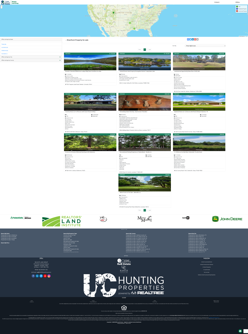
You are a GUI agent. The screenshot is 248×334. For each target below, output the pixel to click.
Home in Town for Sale (69, 243)
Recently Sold (216, 301)
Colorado (4, 53)
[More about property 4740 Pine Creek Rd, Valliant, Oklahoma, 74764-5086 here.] (199, 72)
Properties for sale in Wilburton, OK (197, 250)
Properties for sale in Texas (8, 239)
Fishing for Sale (67, 244)
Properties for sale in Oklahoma (9, 235)
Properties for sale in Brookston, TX (197, 235)
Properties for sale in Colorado (8, 236)
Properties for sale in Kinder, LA (196, 246)
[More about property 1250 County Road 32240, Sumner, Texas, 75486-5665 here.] (199, 113)
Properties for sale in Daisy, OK (196, 247)
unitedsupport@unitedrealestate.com (177, 315)
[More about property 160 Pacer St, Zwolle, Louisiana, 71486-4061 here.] (144, 153)
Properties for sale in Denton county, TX (136, 247)
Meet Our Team (216, 300)
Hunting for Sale (67, 236)
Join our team (206, 272)
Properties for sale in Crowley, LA (196, 239)
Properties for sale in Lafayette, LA (197, 243)
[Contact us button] (240, 331)
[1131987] (113, 13)
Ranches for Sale (67, 239)
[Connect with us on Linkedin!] (37, 276)
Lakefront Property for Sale (70, 246)
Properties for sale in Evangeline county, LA (137, 246)
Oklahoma (4, 50)
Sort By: (174, 45)
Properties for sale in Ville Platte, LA (197, 244)
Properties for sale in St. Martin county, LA (136, 238)
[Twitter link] (41, 276)
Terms (247, 36)
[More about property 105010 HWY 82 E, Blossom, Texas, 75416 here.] (90, 113)
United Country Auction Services (206, 264)
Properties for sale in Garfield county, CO (136, 239)
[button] (31, 57)
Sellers (155, 300)
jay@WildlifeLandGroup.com (44, 272)
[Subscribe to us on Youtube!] (45, 276)
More (126, 255)
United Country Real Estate (206, 261)
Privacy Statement (93, 301)
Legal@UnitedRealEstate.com (214, 317)
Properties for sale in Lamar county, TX (135, 243)
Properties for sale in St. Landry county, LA (136, 236)
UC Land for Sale (206, 269)
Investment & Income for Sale (71, 252)
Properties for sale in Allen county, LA (135, 244)
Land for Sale (66, 238)
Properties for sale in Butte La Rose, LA (198, 249)
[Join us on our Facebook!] (33, 276)
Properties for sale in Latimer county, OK (136, 241)
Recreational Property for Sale (71, 241)
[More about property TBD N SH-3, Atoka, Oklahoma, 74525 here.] (90, 152)
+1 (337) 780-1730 (44, 267)
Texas (3, 44)
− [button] (1, 7)
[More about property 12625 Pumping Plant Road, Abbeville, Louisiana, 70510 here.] (144, 191)
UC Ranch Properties (207, 267)
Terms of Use (154, 301)
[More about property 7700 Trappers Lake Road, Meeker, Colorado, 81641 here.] (90, 69)
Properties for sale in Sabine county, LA (136, 250)
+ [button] (1, 6)
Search (217, 2)
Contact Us (32, 301)
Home (32, 300)
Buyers (93, 300)
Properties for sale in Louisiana (8, 238)
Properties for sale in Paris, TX (196, 236)
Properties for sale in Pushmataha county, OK (137, 252)
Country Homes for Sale (69, 235)
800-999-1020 (144, 311)
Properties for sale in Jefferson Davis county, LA (138, 249)
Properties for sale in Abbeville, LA (197, 238)
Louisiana (4, 47)
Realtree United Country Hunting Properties (206, 274)
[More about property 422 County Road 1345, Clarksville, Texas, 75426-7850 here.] (199, 152)
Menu (238, 2)
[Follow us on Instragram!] (49, 276)
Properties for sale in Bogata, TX (196, 252)
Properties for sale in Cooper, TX (196, 241)
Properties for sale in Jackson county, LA (136, 235)
